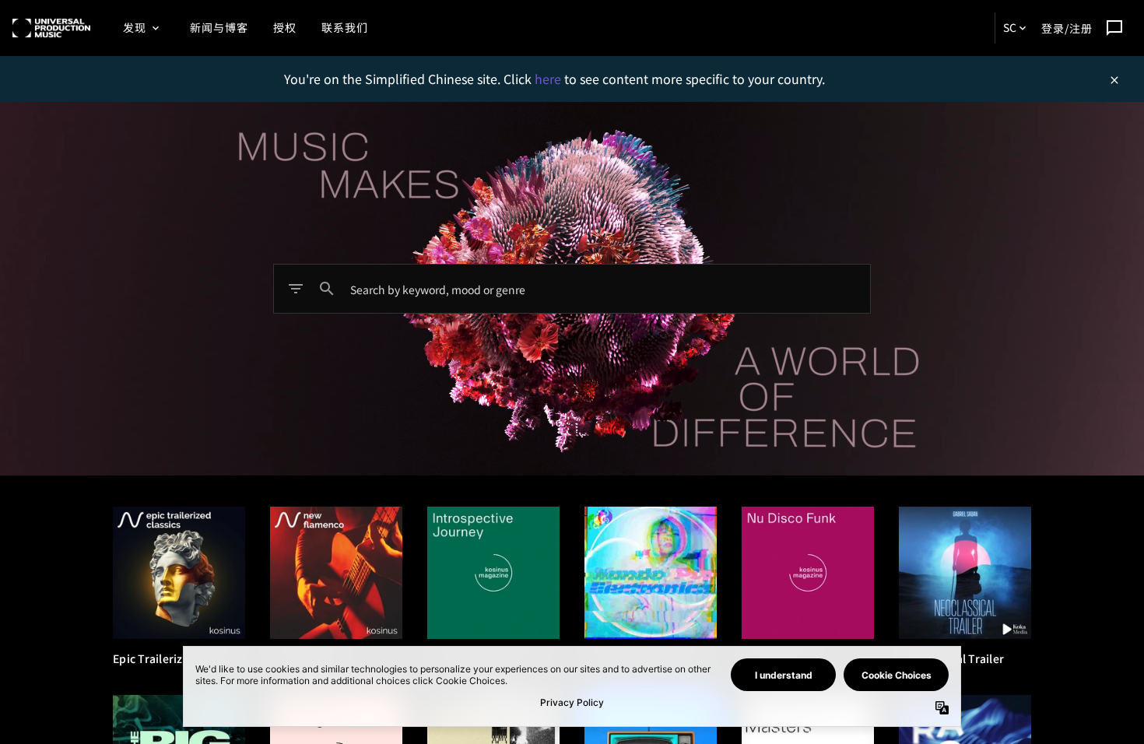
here (549, 78)
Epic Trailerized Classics (177, 658)
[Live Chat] (1114, 28)
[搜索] (327, 288)
